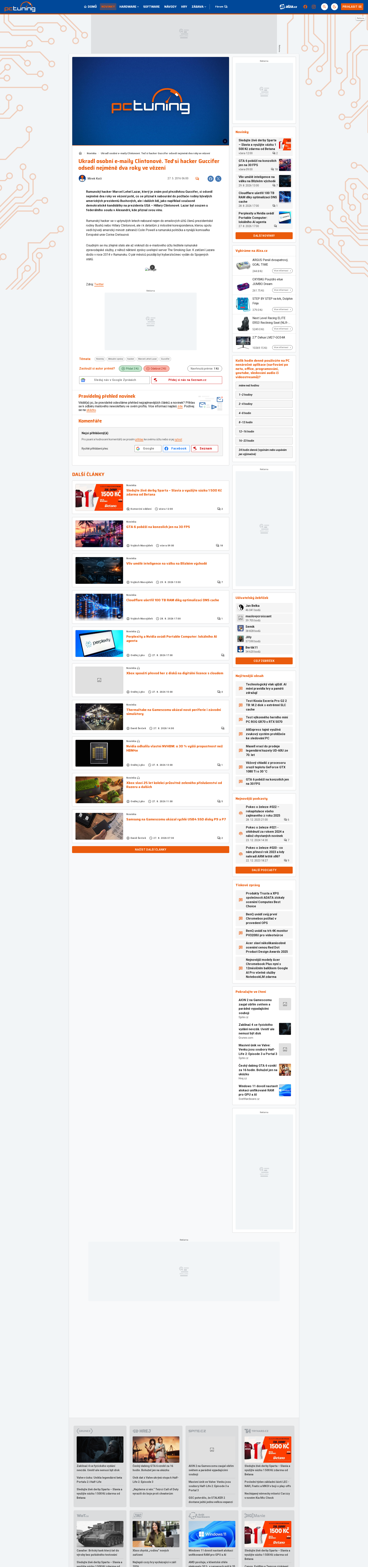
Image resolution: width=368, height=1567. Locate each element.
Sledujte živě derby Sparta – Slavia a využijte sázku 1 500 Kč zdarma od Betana (174, 492)
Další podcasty (264, 870)
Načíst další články (150, 849)
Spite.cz (243, 1017)
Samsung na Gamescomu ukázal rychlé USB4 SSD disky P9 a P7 (176, 819)
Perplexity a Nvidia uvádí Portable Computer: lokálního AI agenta (171, 639)
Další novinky (264, 235)
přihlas (139, 439)
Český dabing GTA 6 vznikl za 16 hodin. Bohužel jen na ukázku (258, 1070)
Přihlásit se (352, 6)
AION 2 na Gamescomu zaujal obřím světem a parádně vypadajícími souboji (255, 1006)
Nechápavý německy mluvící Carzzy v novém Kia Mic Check (267, 1495)
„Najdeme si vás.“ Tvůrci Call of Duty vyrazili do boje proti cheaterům (155, 1491)
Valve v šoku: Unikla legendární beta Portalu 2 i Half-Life (99, 1479)
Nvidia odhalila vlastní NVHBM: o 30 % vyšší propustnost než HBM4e (174, 748)
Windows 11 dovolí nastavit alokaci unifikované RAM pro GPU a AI (258, 1090)
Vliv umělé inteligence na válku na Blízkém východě (166, 564)
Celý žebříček (264, 660)
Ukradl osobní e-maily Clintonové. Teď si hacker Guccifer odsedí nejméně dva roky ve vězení (155, 153)
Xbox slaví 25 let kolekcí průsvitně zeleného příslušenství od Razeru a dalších (174, 785)
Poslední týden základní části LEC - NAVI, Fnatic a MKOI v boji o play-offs (268, 1484)
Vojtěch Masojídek (142, 545)
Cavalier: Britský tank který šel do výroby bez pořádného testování (98, 1552)
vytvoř (178, 439)
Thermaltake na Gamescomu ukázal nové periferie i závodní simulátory (173, 712)
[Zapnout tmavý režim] (334, 6)
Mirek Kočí (95, 178)
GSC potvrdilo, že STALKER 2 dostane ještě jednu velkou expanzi (211, 1500)
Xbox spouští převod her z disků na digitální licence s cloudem (174, 673)
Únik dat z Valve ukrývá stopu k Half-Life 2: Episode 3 (156, 1479)
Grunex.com (246, 1037)
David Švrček (138, 728)
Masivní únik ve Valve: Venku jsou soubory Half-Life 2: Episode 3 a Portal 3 (258, 1049)
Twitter (99, 284)
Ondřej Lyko (138, 655)
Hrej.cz (243, 1078)
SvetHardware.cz (249, 1098)
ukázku (91, 410)
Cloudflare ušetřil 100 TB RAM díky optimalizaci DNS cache (172, 600)
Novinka (91, 153)
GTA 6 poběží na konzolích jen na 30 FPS (158, 527)
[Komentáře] (197, 179)
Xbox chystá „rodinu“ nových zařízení (151, 1552)
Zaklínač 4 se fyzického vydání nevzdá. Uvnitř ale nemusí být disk (256, 1029)
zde (180, 406)
